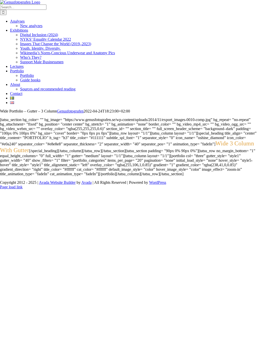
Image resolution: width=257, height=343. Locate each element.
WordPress (157, 182)
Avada (86, 182)
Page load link (11, 187)
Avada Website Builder (57, 182)
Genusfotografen (70, 111)
